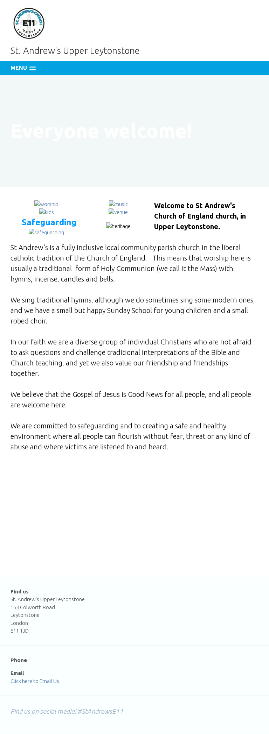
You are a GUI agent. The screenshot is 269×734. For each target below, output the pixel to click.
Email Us (49, 681)
